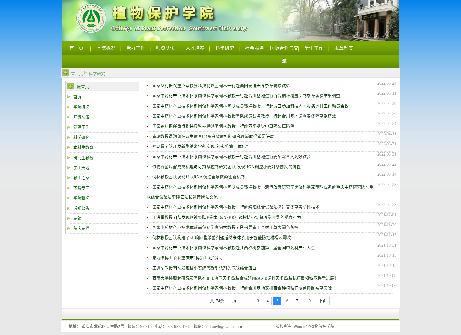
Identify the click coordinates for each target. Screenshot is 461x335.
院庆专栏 (81, 228)
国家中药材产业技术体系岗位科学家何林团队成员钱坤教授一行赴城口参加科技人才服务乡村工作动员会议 (250, 106)
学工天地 (81, 168)
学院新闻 (81, 198)
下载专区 (81, 188)
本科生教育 (83, 147)
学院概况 (81, 107)
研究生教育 (83, 158)
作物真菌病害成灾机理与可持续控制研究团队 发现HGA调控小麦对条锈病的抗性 (226, 167)
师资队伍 (81, 117)
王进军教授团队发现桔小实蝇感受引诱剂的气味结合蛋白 (204, 268)
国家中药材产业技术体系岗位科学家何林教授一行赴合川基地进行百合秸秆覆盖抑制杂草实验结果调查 (246, 96)
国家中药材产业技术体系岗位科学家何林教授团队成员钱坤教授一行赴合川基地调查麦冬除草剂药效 (244, 116)
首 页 (77, 74)
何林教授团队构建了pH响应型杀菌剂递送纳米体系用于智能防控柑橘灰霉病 (222, 237)
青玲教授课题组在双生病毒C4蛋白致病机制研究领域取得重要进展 (213, 136)
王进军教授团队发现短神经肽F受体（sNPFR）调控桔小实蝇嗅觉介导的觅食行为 (226, 217)
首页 (77, 97)
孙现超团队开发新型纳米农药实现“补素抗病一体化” (200, 146)
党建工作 (81, 127)
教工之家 (81, 178)
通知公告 (81, 208)
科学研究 (97, 74)
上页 (232, 301)
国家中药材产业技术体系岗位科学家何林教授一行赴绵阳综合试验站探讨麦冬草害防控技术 (236, 207)
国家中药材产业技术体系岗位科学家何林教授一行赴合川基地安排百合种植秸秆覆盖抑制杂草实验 (242, 288)
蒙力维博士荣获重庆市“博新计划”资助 (187, 258)
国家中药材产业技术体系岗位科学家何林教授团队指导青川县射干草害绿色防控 (225, 227)
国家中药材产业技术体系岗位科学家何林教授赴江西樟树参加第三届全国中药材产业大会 (234, 248)
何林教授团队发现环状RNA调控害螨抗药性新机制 (198, 177)
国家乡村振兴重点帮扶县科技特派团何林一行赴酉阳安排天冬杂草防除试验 (221, 86)
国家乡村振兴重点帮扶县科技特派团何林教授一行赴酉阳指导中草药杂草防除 (223, 126)
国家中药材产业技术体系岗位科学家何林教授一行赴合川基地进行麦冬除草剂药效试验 (231, 157)
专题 (77, 218)
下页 (323, 301)
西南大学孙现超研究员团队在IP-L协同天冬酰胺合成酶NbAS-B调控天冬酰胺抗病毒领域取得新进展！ (245, 278)
